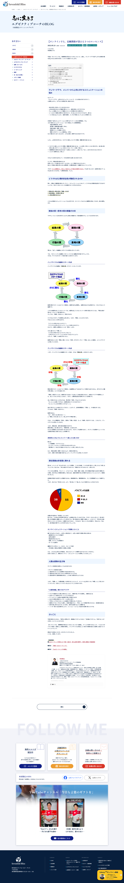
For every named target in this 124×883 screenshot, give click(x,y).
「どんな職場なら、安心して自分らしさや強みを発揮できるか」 (67, 169)
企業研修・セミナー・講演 (73, 870)
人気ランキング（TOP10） (21, 57)
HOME (52, 860)
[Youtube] (53, 684)
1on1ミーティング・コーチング (22, 59)
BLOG (14, 53)
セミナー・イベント (19, 80)
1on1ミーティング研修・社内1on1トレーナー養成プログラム (73, 862)
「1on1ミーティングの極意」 (59, 649)
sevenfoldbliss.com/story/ (57, 680)
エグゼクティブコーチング (21, 62)
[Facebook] (51, 684)
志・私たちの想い (18, 75)
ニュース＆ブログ (112, 6)
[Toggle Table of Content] (80, 66)
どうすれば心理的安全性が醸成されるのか (59, 69)
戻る (62, 707)
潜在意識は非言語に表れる (56, 78)
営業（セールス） (18, 64)
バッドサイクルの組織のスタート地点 (60, 73)
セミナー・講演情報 (84, 6)
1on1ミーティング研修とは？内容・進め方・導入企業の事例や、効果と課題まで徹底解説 (72, 642)
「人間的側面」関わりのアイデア (59, 82)
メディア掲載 (17, 77)
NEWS (14, 49)
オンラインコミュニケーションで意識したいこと (62, 79)
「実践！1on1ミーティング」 (59, 645)
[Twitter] (55, 684)
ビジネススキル (18, 67)
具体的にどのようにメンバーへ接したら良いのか (62, 76)
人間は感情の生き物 (54, 81)
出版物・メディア (98, 6)
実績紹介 (61, 6)
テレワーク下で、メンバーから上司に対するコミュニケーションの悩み (66, 68)
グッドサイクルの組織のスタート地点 (60, 74)
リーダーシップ (18, 70)
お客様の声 (85, 860)
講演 (15, 72)
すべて (14, 45)
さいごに (52, 84)
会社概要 (53, 863)
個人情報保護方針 (103, 868)
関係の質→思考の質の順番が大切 (57, 71)
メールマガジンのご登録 (104, 865)
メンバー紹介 (54, 869)
